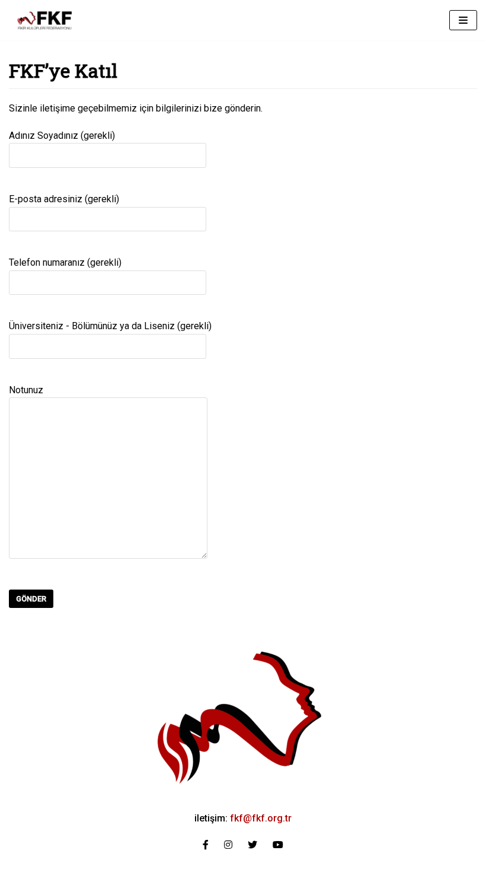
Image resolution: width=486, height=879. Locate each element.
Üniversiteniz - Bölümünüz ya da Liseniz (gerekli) (110, 326)
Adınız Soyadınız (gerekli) (62, 135)
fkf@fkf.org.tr (261, 818)
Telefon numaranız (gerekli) (65, 262)
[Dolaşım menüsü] (463, 20)
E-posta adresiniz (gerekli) (64, 199)
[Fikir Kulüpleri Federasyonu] (44, 20)
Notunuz (26, 390)
